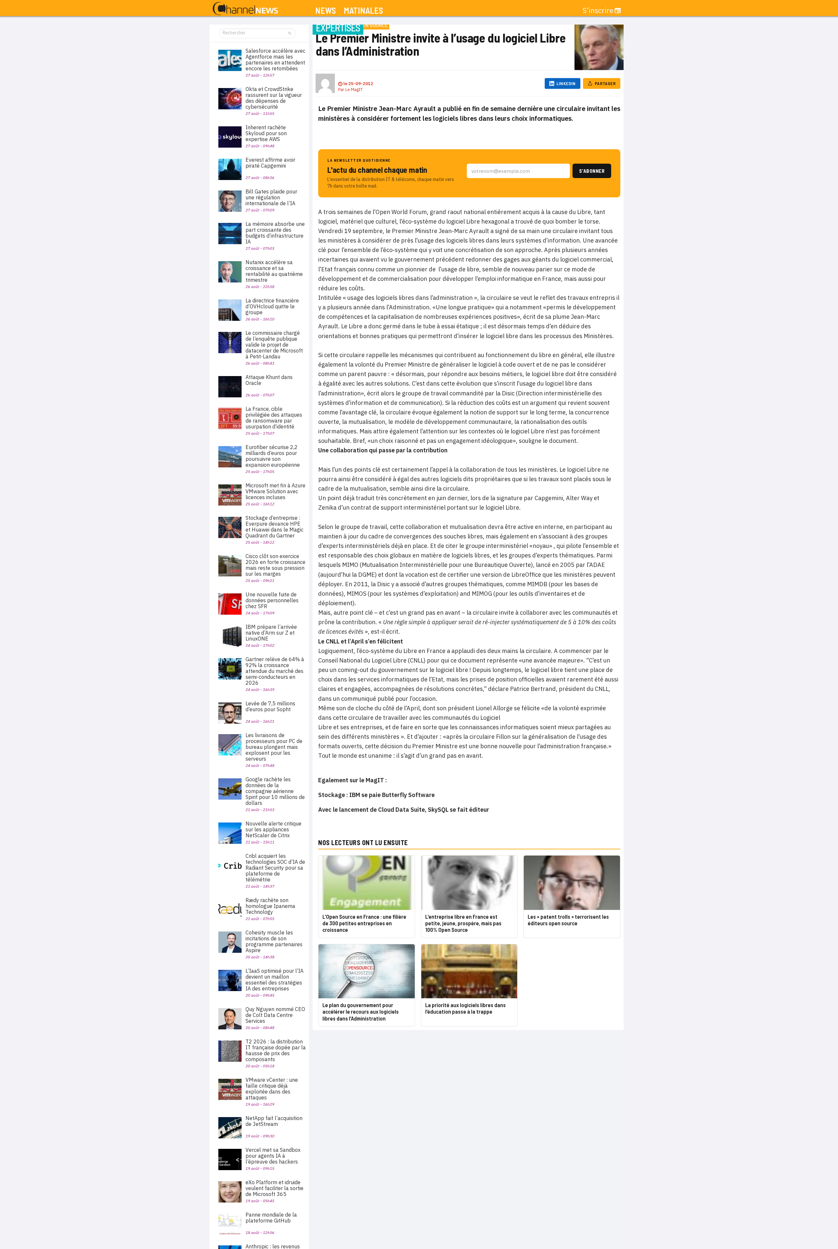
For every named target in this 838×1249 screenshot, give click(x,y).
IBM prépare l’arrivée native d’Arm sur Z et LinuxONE (271, 633)
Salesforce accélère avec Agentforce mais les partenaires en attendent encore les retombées (275, 59)
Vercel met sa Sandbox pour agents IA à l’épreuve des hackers (273, 1156)
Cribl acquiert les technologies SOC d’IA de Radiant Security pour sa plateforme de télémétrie (275, 868)
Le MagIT (354, 89)
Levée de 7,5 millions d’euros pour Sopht (270, 706)
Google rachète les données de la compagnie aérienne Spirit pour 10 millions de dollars (275, 791)
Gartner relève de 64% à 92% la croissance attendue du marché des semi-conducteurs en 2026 (275, 671)
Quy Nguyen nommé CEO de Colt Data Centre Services (275, 1015)
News (325, 10)
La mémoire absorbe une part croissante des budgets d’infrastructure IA (275, 233)
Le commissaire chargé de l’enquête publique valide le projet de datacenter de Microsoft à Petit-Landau (274, 345)
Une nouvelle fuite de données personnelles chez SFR (272, 600)
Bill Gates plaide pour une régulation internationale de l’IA (271, 197)
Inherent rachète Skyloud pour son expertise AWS (266, 133)
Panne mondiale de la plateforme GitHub (271, 1217)
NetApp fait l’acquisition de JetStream (274, 1121)
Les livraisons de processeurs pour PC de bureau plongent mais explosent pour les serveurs (274, 747)
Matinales (363, 10)
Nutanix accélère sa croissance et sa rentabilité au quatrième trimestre (274, 271)
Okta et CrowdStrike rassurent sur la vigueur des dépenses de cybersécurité (274, 98)
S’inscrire (598, 10)
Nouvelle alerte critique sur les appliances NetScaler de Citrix (273, 829)
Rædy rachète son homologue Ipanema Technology (270, 906)
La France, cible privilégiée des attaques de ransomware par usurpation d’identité (274, 418)
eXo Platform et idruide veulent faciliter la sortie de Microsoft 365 (274, 1188)
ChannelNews (245, 9)
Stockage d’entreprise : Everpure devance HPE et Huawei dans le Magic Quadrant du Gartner (274, 527)
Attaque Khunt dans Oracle (269, 380)
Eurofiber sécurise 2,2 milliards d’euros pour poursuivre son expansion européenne (273, 456)
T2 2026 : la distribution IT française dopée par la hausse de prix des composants (276, 1050)
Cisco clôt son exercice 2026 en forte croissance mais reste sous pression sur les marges (275, 565)
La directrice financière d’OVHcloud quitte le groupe (272, 306)
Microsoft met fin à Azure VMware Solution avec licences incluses (275, 491)
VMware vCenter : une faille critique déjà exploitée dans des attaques (272, 1089)
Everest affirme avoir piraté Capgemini (270, 162)
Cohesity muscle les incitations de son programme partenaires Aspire (274, 941)
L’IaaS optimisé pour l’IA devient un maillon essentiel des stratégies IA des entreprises (274, 980)
